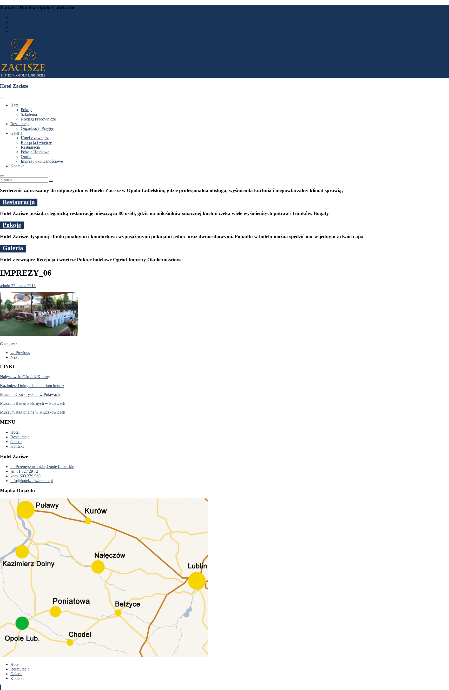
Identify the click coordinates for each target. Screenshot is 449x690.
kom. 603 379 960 (25, 27)
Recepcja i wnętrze (36, 142)
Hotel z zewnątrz (35, 138)
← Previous (20, 352)
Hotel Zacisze (14, 86)
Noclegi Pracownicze (38, 119)
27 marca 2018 (23, 285)
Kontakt (17, 166)
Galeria (16, 133)
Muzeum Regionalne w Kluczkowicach (32, 412)
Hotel (14, 105)
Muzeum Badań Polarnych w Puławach (32, 403)
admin (5, 285)
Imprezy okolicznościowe (42, 161)
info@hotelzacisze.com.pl (31, 31)
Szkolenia (29, 114)
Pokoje (26, 109)
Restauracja (19, 124)
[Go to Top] (0, 687)
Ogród (26, 156)
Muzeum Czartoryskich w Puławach (30, 394)
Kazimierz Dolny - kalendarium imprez (32, 385)
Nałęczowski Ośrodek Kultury (25, 377)
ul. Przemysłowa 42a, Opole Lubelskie (42, 17)
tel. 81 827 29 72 (24, 22)
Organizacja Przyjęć (37, 128)
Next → (17, 357)
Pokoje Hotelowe (35, 152)
